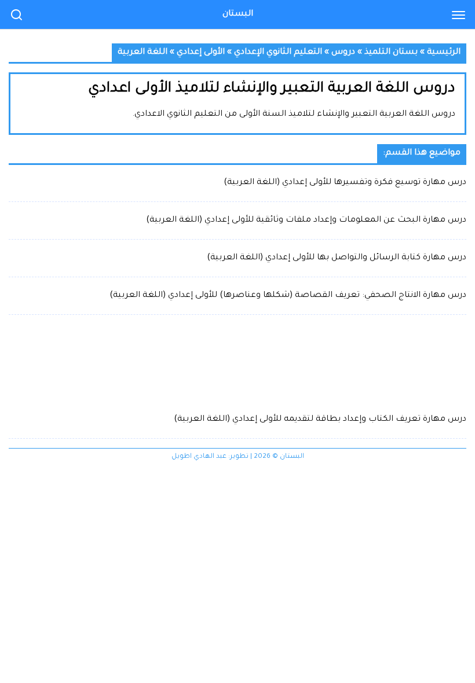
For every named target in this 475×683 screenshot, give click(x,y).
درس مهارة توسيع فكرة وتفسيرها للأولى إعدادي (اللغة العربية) (345, 183)
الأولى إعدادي (201, 52)
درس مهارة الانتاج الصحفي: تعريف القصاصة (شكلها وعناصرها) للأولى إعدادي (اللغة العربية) (287, 295)
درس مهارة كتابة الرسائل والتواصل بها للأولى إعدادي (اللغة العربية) (336, 258)
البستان (237, 14)
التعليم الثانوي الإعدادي (278, 52)
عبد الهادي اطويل (198, 457)
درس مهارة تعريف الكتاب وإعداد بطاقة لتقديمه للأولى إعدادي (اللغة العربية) (320, 419)
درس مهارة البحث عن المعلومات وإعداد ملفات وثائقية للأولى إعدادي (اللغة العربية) (306, 220)
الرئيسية (444, 52)
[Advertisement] (237, 362)
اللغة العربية (142, 52)
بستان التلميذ (391, 52)
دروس (343, 52)
